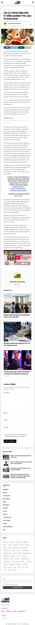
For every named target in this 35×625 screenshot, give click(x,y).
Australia (12, 542)
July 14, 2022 (8, 25)
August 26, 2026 (7, 347)
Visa (4, 529)
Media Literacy (22, 611)
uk (23, 567)
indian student (17, 553)
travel (9, 567)
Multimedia (6, 498)
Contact (15, 611)
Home (5, 9)
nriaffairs (6, 505)
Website (6, 427)
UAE (19, 567)
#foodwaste (13, 56)
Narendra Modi (25, 558)
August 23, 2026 (7, 376)
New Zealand (7, 561)
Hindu (9, 547)
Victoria (10, 570)
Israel (18, 556)
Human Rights (23, 547)
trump (14, 567)
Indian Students (27, 553)
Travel (5, 523)
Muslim (17, 558)
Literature (6, 495)
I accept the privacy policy (11, 584)
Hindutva (15, 547)
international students (9, 556)
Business (5, 489)
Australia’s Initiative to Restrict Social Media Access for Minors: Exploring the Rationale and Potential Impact (20, 476)
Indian (18, 550)
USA (5, 570)
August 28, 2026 (7, 319)
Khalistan (24, 556)
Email (6, 420)
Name (6, 413)
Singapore (12, 564)
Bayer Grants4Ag (14, 153)
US (26, 567)
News (9, 9)
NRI (13, 561)
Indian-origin (25, 550)
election (21, 544)
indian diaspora (8, 553)
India (13, 550)
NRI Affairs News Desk (14, 23)
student (19, 564)
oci (17, 561)
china (10, 544)
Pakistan (22, 561)
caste (5, 544)
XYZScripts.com (25, 624)
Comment (7, 392)
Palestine (28, 561)
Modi (12, 558)
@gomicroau (18, 183)
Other (5, 511)
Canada (25, 542)
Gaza (5, 547)
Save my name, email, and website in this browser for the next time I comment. (16, 435)
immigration (7, 550)
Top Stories (6, 520)
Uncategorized (7, 526)
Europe (27, 544)
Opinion (5, 508)
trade (5, 567)
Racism (5, 564)
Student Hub (7, 517)
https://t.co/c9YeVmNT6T (18, 188)
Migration (6, 558)
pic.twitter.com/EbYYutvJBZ (18, 190)
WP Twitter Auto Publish (11, 624)
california (19, 542)
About (2, 611)
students (25, 564)
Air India (6, 542)
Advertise (8, 611)
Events (5, 492)
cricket (15, 544)
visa (15, 570)
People (5, 514)
